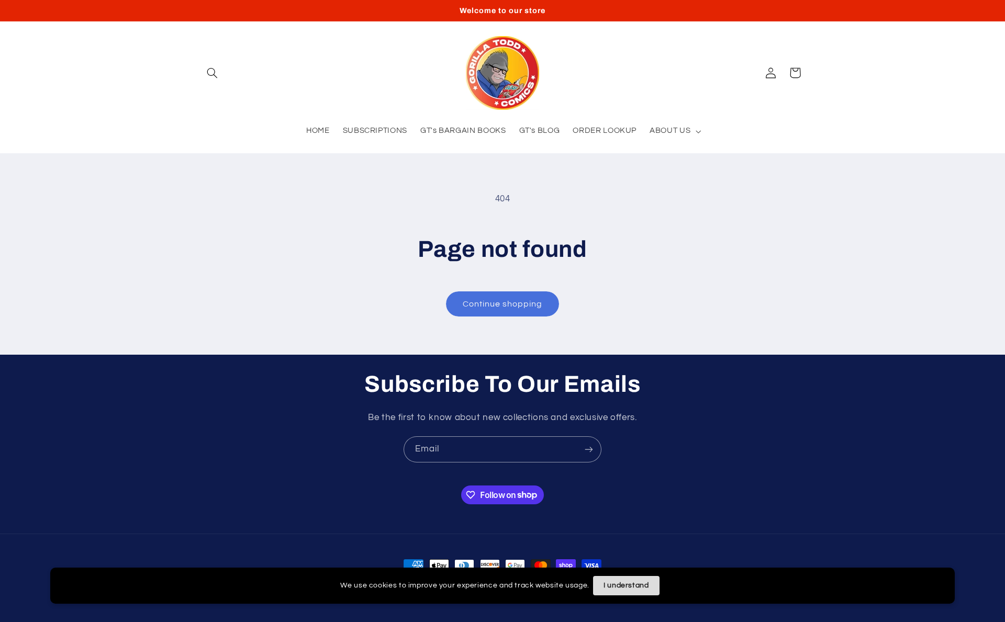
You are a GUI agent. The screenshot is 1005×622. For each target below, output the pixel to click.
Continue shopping (503, 304)
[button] (212, 73)
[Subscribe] (589, 449)
